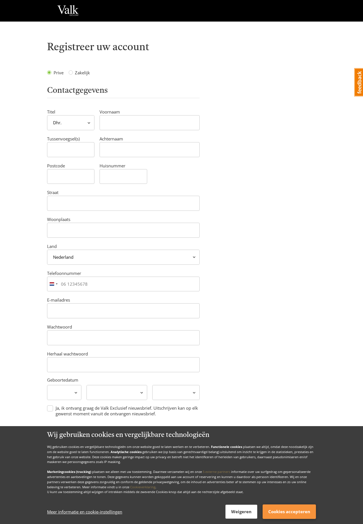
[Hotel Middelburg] (68, 10)
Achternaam (111, 139)
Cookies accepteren (289, 511)
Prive (59, 72)
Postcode (56, 166)
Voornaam (110, 112)
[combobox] (53, 284)
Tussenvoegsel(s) (63, 139)
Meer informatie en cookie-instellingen (84, 512)
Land (52, 246)
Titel (51, 112)
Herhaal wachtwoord (67, 354)
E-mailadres (58, 300)
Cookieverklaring (142, 487)
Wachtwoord (59, 327)
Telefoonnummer (64, 273)
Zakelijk (82, 72)
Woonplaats (58, 219)
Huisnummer (112, 166)
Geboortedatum (62, 380)
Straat (52, 192)
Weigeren (241, 511)
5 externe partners (216, 472)
